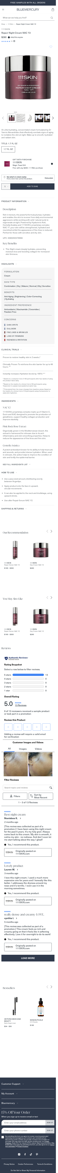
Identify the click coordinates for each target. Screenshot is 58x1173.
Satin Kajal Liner (10, 1023)
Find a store (49, 178)
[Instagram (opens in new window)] (19, 1153)
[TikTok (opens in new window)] (31, 1153)
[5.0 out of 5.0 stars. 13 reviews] (5, 41)
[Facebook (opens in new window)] (25, 1153)
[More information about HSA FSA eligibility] (9, 37)
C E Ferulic (34, 1022)
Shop (3, 24)
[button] (52, 9)
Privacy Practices (22, 1146)
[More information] (13, 41)
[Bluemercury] (28, 9)
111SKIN (5, 29)
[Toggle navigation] (3, 9)
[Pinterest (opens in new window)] (37, 1153)
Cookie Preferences (25, 1164)
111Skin (10, 24)
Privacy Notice (9, 1164)
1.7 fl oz (8, 149)
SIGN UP (50, 1123)
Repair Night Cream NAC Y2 (26, 24)
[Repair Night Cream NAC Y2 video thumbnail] (39, 118)
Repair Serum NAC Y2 (12, 565)
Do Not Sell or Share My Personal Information (28, 1170)
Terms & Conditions (44, 1164)
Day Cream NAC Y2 (37, 565)
